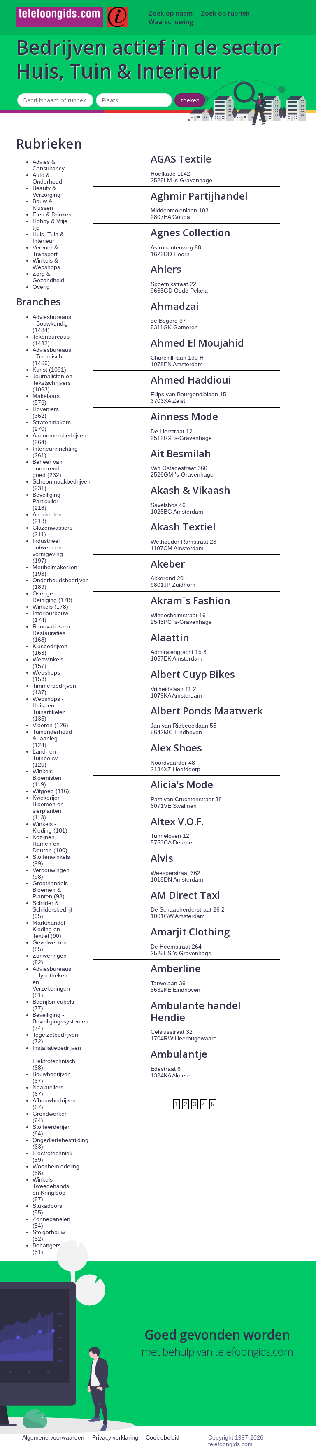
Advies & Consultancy (49, 165)
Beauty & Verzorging (46, 191)
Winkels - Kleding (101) (50, 827)
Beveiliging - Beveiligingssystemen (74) (60, 1021)
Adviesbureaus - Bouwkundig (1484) (52, 323)
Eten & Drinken (52, 214)
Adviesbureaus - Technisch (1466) (52, 356)
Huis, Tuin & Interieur (48, 237)
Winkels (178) (50, 606)
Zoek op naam (171, 13)
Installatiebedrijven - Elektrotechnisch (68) (57, 1057)
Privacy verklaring (115, 1437)
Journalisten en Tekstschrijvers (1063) (52, 383)
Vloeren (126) (50, 725)
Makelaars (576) (46, 399)
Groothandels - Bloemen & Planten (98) (52, 890)
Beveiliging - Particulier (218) (48, 501)
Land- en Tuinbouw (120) (45, 758)
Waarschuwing (171, 22)
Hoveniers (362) (46, 412)
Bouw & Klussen (43, 204)
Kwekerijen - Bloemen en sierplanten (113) (49, 807)
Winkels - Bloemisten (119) (47, 778)
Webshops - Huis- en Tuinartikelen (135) (49, 708)
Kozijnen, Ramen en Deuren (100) (50, 844)
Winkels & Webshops (46, 263)
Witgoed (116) (51, 791)
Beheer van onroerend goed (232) (48, 468)
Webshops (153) (46, 675)
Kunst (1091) (49, 369)
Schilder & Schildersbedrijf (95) (52, 909)
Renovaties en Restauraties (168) (51, 633)
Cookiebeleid (162, 1437)
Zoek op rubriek (225, 13)
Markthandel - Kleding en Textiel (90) (51, 929)
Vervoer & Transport (45, 250)
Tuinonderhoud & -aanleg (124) (52, 738)
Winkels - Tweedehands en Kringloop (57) (51, 1189)
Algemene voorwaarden (53, 1437)
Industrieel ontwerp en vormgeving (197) (48, 550)
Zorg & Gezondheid (48, 277)
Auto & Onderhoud (47, 178)
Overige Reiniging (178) (52, 596)
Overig (41, 287)
